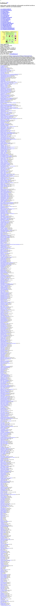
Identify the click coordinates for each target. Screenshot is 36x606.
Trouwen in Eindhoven (3, 575)
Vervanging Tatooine (3, 142)
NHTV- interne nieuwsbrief (4, 381)
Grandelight (2, 480)
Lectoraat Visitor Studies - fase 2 (4, 410)
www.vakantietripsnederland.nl (7, 29)
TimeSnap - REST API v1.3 (4, 168)
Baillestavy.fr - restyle (3, 308)
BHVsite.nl (2, 322)
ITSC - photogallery (3, 453)
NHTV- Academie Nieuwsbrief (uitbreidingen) (6, 202)
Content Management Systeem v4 (5, 548)
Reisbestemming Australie (4, 281)
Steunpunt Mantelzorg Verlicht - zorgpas (6, 155)
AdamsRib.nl (2, 312)
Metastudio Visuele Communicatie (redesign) (6, 418)
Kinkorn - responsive (3, 172)
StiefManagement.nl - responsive (4, 184)
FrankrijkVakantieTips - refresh (4, 197)
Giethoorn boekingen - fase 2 (4, 209)
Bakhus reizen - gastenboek (4, 340)
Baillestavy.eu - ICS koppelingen (4, 94)
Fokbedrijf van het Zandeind (4, 468)
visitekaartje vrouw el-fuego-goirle (5, 366)
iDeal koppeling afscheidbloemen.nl (5, 432)
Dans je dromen (2, 540)
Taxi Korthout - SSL (3, 97)
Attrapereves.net (2, 578)
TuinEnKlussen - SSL (3, 123)
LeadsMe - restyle (2, 201)
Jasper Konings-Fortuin (3, 582)
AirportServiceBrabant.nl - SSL (4, 96)
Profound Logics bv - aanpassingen (5, 113)
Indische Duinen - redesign (4, 449)
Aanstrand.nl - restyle (3, 129)
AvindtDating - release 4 (3, 145)
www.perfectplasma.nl (5, 19)
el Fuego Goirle (2, 368)
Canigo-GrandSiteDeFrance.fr (4, 289)
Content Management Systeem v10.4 (5, 91)
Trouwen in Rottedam (3, 576)
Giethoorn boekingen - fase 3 (4, 193)
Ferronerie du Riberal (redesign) (4, 438)
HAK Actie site (2, 384)
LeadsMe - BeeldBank (3, 200)
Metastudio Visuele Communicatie (5, 481)
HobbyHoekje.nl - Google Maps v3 (5, 120)
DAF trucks (2, 589)
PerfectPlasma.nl (2, 351)
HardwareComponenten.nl (4, 320)
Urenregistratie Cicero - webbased (5, 167)
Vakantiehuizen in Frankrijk (4, 293)
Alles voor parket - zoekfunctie (4, 452)
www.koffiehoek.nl (13, 54)
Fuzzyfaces (1, 581)
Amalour (1, 534)
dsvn (1, 454)
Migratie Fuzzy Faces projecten (4, 361)
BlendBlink (2, 460)
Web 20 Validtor (2, 557)
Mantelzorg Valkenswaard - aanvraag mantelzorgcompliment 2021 (9, 74)
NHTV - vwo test (2, 205)
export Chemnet (2, 499)
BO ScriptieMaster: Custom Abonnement (6, 156)
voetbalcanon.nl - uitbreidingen (4, 391)
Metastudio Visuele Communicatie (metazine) (6, 389)
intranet (1, 444)
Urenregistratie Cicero (3, 523)
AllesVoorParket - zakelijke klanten (5, 396)
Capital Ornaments (3, 479)
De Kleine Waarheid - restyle (4, 195)
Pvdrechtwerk (2, 122)
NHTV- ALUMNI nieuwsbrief (4, 376)
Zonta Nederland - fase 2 (3, 231)
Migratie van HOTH (3, 238)
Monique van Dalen (3, 339)
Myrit (1, 421)
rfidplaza (1, 517)
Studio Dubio (2, 495)
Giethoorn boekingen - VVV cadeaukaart (6, 110)
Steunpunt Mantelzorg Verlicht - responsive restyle (7, 148)
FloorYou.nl (2, 373)
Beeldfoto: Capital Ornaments (4, 521)
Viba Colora (2, 485)
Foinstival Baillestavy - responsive (5, 164)
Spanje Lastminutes (3, 353)
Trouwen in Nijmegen (3, 496)
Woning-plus (2, 363)
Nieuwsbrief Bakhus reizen (4, 400)
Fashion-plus (2, 370)
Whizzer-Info (2, 406)
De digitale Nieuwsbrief (3, 569)
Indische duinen (2, 571)
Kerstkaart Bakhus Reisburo (4, 330)
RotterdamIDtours (2, 141)
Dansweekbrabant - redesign (4, 466)
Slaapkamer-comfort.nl (3, 271)
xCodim (1, 561)
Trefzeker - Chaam (3, 554)
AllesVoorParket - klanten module (5, 278)
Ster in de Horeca (2, 254)
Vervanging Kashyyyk (3, 136)
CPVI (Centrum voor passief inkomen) (5, 248)
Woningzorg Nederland (3, 398)
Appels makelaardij (3, 551)
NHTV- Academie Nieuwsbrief (4, 316)
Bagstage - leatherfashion (3, 493)
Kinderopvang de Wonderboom (4, 292)
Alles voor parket (2, 558)
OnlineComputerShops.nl (3, 314)
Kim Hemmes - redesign (3, 227)
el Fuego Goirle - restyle (3, 307)
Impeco (1, 364)
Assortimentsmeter (2, 489)
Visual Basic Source (3, 604)
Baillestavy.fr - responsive (4, 181)
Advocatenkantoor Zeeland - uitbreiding (5, 264)
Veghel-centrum (2, 588)
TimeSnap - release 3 (3, 173)
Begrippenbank (2, 593)
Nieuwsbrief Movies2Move (4, 505)
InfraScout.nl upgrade (3, 69)
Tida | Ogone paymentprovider (4, 294)
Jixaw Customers (2, 407)
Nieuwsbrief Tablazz (3, 408)
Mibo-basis (1, 547)
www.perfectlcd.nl (4, 20)
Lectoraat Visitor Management (4, 459)
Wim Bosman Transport (3, 596)
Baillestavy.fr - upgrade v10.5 (4, 84)
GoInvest (1, 491)
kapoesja (1, 232)
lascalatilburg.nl (2, 475)
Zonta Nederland (2, 348)
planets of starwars (2, 440)
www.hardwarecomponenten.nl (7, 28)
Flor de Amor (2, 520)
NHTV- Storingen (2, 256)
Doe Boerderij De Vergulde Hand (5, 332)
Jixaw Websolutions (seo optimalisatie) (5, 420)
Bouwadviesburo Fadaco (3, 211)
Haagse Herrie (2, 504)
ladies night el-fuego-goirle (4, 342)
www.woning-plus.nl (4, 15)
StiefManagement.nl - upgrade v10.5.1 (5, 81)
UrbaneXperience (2, 354)
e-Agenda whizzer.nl (3, 419)
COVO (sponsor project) (3, 412)
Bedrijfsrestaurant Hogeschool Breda (5, 471)
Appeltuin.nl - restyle (3, 331)
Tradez (1, 572)
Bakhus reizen (2, 409)
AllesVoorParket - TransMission (4, 216)
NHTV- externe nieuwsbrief (4, 434)
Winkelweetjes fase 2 (3, 476)
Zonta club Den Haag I (3, 300)
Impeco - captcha (2, 214)
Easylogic (1, 492)
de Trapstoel (2, 310)
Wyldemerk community (3, 510)
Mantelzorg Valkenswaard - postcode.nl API (6, 116)
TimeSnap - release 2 (3, 179)
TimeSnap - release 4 (3, 153)
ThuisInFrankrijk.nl (3, 78)
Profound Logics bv (3, 225)
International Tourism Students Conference (6, 477)
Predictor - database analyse (4, 464)
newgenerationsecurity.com (4, 490)
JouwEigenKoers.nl (3, 394)
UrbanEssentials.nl (3, 374)
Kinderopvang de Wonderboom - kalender (6, 206)
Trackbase (1, 570)
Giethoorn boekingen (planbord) (4, 191)
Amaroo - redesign (3, 291)
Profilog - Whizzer (2, 597)
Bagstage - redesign (3, 461)
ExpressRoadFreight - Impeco (4, 190)
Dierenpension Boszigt (3, 150)
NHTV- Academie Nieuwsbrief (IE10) (5, 192)
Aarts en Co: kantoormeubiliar (4, 544)
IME (1, 591)
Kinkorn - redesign (3, 387)
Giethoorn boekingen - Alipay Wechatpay (6, 112)
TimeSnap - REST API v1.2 (4, 171)
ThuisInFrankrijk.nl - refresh (4, 212)
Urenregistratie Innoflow (3, 497)
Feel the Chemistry (3, 516)
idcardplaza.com (2, 503)
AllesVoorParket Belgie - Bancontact (5, 302)
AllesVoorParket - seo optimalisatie (5, 284)
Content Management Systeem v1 (5, 601)
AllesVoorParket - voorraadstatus (4, 360)
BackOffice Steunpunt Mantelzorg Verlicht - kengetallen (8, 102)
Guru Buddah (2, 486)
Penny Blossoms (2, 290)
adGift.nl (1, 273)
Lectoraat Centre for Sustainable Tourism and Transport (8, 343)
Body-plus (1, 372)
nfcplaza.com (2, 500)
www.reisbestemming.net (6, 26)
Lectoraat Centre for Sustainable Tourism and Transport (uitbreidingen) (10, 244)
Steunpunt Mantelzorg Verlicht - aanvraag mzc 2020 (7, 83)
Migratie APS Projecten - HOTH (4, 236)
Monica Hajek (2, 587)
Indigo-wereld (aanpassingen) (4, 313)
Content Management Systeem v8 (5, 221)
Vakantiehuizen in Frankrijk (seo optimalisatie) (6, 426)
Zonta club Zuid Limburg (3, 311)
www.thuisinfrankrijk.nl (5, 25)
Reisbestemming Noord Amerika (4, 295)
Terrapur (1, 483)
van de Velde (2, 566)
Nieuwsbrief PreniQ (3, 482)
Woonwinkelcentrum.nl (3, 240)
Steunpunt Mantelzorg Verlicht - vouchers (6, 230)
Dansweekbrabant (2, 509)
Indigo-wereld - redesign (3, 229)
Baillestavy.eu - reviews (3, 106)
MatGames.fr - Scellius (3, 243)
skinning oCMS (2, 395)
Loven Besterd (2, 524)
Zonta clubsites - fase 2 (3, 346)
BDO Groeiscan (2, 595)
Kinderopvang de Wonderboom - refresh (6, 130)
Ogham (1, 515)
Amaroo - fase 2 (2, 411)
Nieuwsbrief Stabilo (3, 536)
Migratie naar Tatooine (3, 224)
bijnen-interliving (2, 501)
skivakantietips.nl (2, 266)
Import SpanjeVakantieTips (4, 350)
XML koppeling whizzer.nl (4, 415)
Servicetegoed (2, 562)
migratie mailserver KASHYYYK (5, 263)
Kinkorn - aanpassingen (3, 367)
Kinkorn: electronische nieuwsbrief (5, 138)
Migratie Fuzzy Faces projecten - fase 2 (5, 358)
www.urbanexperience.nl (6, 10)
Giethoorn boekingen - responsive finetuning (6, 133)
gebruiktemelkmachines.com (4, 430)
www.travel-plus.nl (4, 16)
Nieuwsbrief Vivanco (3, 546)
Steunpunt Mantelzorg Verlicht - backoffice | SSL (7, 176)
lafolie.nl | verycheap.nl (3, 160)
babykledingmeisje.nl (3, 265)
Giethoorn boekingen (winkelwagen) (5, 218)
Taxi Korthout (2, 279)
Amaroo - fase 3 (2, 388)
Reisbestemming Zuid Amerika (4, 297)
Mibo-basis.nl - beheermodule (4, 470)
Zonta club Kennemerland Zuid (4, 335)
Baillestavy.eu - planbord (3, 85)
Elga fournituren (2, 422)
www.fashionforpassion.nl (6, 17)
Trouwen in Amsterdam (3, 577)
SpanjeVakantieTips (3, 369)
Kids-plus (1, 365)
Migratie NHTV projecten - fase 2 (5, 357)
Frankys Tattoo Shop (3, 169)
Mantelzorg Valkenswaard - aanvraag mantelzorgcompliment (8, 82)
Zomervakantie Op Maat (3, 199)
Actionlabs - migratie (3, 223)
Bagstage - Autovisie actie (4, 433)
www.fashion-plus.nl (4, 12)
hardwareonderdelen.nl (3, 345)
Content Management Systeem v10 (5, 137)
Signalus (1, 204)
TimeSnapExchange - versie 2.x (4, 178)
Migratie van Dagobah (3, 239)
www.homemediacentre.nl (6, 24)
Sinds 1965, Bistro (2, 531)
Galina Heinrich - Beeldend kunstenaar (5, 104)
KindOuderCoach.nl (3, 377)
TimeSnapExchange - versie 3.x (4, 170)
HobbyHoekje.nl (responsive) (4, 154)
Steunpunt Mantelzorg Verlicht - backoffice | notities (7, 174)
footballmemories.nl (3, 114)
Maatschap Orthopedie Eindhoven (5, 401)
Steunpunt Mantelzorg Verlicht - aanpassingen (6, 262)
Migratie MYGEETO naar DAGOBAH (6, 70)
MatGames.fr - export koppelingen (5, 237)
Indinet (1, 549)
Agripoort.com (2, 267)
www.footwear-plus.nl (5, 18)
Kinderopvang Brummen (3, 525)
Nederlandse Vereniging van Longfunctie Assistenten (7, 437)
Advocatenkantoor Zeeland (4, 275)
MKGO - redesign (2, 467)
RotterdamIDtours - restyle (4, 128)
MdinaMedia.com (2, 241)
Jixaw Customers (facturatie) (4, 157)
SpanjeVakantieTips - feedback (4, 323)
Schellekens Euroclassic (3, 538)
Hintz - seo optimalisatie (3, 336)
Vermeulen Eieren (2, 125)
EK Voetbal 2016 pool (3, 165)
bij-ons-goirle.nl (2, 423)
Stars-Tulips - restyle (3, 277)
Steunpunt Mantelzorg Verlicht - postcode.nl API (7, 115)
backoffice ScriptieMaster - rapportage (5, 180)
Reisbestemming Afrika (3, 296)
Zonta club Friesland (3, 318)
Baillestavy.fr (2, 465)
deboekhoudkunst (2, 79)
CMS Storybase (2, 602)
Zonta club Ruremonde (3, 233)
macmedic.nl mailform (3, 427)
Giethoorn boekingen (3, 235)
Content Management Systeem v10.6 (5, 75)
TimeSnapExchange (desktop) (4, 194)
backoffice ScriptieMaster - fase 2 (5, 185)
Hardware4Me (2, 282)
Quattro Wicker (2, 484)
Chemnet (1, 592)
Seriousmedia (2, 522)
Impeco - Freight (2, 220)
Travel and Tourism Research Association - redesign (7, 457)
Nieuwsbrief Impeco (3, 258)
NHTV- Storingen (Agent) (4, 255)
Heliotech (1, 527)
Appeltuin (1, 553)
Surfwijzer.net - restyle (3, 334)
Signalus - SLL (2, 119)
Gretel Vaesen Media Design (4, 565)
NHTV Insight (2, 424)
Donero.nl (1, 188)
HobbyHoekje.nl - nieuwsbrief (4, 219)
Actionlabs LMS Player (3, 478)
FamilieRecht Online (3, 189)
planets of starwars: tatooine (4, 441)
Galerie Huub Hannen (3, 463)
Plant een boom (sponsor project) (4, 399)
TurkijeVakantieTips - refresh (4, 198)
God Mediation (2, 447)
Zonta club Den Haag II (3, 328)
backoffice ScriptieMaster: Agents (5, 163)
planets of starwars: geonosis (4, 403)
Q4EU (1, 568)
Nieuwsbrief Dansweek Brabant (4, 506)
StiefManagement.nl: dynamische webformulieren (7, 213)
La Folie (1, 567)
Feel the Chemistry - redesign (4, 456)
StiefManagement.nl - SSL (4, 143)
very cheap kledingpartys (3, 436)
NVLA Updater (2, 428)
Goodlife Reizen (2, 111)
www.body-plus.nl (4, 11)
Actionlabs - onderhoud (3, 257)
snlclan (1, 573)
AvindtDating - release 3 (3, 146)
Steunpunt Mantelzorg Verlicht (4, 383)
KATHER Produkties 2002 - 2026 (6, 605)
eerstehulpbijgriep (2, 226)
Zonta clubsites (2, 349)
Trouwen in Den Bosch (3, 583)
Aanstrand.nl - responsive (3, 151)
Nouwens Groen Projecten (4, 149)
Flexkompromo (2, 207)
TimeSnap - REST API (3, 186)
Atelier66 (1, 530)
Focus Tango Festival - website (4, 71)
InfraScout (1, 187)
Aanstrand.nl (2, 274)
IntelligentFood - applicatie (4, 100)
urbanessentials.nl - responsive (4, 175)
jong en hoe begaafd (3, 276)
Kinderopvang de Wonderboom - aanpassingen (6, 182)
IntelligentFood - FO (3, 109)
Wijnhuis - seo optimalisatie (4, 425)
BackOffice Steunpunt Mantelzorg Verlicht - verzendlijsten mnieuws (9, 108)
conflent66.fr (2, 439)
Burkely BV (2, 514)
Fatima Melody (2, 72)
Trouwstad (1, 580)
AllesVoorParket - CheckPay (4, 303)
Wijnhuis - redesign (3, 451)
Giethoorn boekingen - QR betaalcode (5, 89)
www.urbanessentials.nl (5, 9)
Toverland (1, 543)
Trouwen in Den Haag (3, 552)
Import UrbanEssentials (3, 352)
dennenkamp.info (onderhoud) (4, 272)
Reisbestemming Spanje (3, 298)
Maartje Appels (2, 542)
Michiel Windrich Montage (4, 379)
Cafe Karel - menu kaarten (4, 161)
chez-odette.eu (2, 66)
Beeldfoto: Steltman (3, 512)
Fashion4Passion (2, 355)
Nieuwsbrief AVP (2, 413)
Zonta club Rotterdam (3, 269)
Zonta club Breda (2, 324)
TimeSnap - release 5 (3, 152)
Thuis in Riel (2, 586)
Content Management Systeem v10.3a (5, 76)
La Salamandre (2, 564)
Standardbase (2, 594)
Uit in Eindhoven (2, 600)
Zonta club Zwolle (2, 317)
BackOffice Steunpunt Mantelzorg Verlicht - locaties (7, 132)
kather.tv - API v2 (2, 140)
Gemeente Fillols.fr (3, 80)
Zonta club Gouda (2, 329)
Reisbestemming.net (3, 333)
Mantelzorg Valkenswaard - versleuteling (6, 98)
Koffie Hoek (2, 563)
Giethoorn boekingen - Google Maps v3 (5, 117)
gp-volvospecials (2, 498)
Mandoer (1, 533)
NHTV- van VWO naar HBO (4, 250)
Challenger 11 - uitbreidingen (4, 286)
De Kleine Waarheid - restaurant (4, 385)
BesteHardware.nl (2, 347)
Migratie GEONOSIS (3, 131)
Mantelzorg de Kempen (3, 247)
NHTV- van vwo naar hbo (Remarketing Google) (7, 208)
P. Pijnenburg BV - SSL (3, 93)
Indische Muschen (2, 166)
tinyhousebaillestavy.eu (3, 65)
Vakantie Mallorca (2, 356)
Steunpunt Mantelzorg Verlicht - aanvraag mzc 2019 (7, 107)
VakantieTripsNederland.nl (4, 319)
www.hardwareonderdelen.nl (6, 23)
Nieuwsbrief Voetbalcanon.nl (4, 405)
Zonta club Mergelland (3, 261)
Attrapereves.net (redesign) (4, 487)
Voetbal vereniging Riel (3, 585)
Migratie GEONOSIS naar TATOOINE (5, 90)
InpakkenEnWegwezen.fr (3, 77)
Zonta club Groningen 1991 (4, 327)
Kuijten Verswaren (3, 362)
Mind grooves (2, 541)
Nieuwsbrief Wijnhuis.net (3, 574)
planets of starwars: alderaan (4, 443)
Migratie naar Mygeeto (3, 251)
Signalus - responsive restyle (4, 159)
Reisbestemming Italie (3, 283)
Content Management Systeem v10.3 (5, 95)
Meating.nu (2, 242)
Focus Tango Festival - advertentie (5, 68)
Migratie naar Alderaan (3, 260)
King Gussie (2, 555)
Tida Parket (2, 556)
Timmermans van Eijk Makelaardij (5, 462)
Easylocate (1, 559)
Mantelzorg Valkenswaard (4, 134)
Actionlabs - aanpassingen (4, 228)
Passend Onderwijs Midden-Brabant (5, 448)
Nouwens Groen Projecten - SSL (4, 92)
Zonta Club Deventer (3, 321)
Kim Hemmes (2, 537)
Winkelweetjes (2, 529)
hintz (1, 446)
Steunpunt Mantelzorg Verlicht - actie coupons (6, 203)
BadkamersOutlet (2, 270)
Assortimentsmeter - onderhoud (4, 414)
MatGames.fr (2, 252)
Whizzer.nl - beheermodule (4, 472)
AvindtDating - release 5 (3, 135)
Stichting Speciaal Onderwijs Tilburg (5, 539)
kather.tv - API (2, 144)
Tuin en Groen (2, 305)
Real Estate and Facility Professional (5, 417)
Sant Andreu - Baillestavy (3, 590)
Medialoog (1, 584)
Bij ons (1, 103)
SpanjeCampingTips (3, 326)
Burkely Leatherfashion (3, 511)
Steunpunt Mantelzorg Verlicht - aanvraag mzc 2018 (7, 126)
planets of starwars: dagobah (4, 402)
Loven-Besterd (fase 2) (3, 508)
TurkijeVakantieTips (3, 341)
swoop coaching (2, 73)
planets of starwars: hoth (3, 442)
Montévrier (1, 299)
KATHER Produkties (3, 603)
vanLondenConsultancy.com (4, 222)
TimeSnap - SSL (2, 183)
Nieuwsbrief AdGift (3, 259)
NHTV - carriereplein (3, 217)
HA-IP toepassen (2, 101)
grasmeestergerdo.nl (3, 87)
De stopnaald (2, 550)
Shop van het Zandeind (3, 285)
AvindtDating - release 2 (3, 147)
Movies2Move (2, 502)
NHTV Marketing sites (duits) (4, 386)
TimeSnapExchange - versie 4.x (4, 162)
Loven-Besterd (2, 315)
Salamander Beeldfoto (3, 473)
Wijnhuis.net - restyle (3, 253)
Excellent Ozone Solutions (4, 304)
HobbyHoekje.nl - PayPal (4, 210)
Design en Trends (2, 280)
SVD (1, 599)
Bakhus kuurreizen (3, 392)
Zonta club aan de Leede (3, 309)
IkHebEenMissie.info (3, 371)
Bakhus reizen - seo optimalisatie (4, 380)
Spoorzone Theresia (3, 532)
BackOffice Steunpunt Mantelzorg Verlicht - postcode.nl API (8, 118)
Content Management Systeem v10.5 (5, 88)
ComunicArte (2, 301)
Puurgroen (1, 519)
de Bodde (1, 458)
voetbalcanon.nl (2, 431)
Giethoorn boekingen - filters (4, 127)
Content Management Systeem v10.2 (5, 99)
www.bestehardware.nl (5, 22)
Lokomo (1, 518)
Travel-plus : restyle (3, 337)
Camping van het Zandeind (4, 288)
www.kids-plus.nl (4, 13)
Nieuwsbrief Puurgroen (3, 474)
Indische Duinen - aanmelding (4, 404)
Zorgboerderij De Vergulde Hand (5, 393)
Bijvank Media (2, 455)
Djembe (1, 513)
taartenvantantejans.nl (3, 382)
